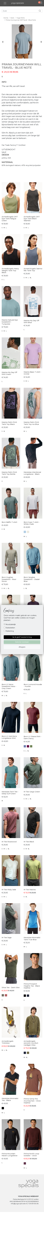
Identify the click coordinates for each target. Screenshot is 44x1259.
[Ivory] (28, 532)
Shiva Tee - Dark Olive (11, 988)
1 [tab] (20, 55)
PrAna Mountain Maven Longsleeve (9, 1155)
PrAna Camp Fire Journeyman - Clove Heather (32, 1101)
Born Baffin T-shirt (9, 522)
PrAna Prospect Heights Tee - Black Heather (32, 986)
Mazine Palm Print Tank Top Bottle (9, 473)
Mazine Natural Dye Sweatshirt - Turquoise (10, 322)
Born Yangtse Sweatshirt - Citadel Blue (32, 579)
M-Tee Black (29, 842)
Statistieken (10, 628)
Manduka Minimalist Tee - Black (10, 1099)
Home (5, 18)
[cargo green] (28, 1053)
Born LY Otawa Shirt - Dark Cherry (32, 737)
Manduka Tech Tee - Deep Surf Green (10, 793)
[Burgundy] (28, 746)
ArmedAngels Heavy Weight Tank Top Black (10, 271)
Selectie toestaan (22, 642)
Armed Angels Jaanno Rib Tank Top (33, 270)
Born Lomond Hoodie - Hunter (33, 685)
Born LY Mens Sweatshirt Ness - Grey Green (9, 686)
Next (41, 41)
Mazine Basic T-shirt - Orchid (32, 373)
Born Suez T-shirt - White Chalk (31, 523)
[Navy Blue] (28, 995)
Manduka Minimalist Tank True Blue (32, 939)
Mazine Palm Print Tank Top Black (9, 423)
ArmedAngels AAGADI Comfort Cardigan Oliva (31, 1043)
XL (30, 277)
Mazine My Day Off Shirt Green (9, 373)
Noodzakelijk (10, 624)
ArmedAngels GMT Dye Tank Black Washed (32, 219)
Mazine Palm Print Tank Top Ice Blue (31, 423)
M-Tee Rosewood (9, 842)
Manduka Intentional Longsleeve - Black (32, 473)
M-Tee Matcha (30, 890)
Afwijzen (22, 647)
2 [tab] (23, 55)
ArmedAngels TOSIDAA (7, 1042)
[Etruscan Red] (6, 995)
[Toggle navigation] (5, 3)
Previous (3, 41)
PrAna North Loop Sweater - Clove (31, 1155)
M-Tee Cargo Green (32, 792)
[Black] (25, 995)
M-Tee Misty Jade (9, 890)
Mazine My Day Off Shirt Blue (31, 322)
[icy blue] (25, 746)
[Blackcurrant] (25, 1163)
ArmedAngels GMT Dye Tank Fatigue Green (10, 219)
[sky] (25, 532)
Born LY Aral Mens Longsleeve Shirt (9, 737)
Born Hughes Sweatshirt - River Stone (9, 579)
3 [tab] (26, 55)
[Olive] (3, 995)
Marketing (9, 631)
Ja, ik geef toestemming (22, 637)
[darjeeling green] (31, 746)
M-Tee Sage (7, 938)
